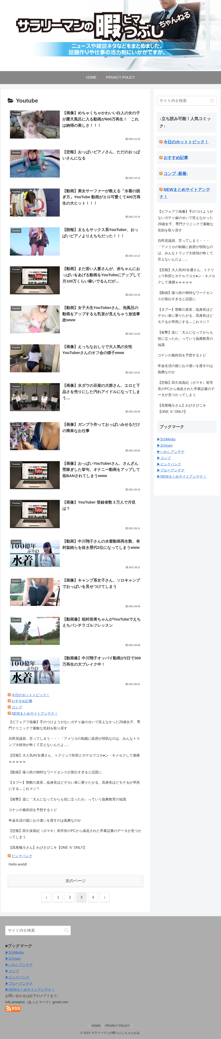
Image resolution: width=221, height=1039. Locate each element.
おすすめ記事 (22, 701)
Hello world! (18, 864)
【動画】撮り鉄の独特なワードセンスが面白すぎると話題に (55, 772)
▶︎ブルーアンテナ (171, 470)
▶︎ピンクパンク (169, 464)
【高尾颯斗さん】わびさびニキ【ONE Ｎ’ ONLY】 (48, 847)
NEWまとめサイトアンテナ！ (35, 713)
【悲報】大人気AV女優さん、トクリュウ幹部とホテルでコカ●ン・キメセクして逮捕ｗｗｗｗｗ (74, 758)
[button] (212, 100)
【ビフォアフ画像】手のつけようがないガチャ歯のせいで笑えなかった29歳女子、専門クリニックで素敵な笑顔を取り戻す (74, 725)
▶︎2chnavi (164, 445)
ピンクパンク (22, 856)
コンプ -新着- (176, 173)
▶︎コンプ (164, 458)
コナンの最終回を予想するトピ (33, 810)
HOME (96, 1025)
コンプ (17, 707)
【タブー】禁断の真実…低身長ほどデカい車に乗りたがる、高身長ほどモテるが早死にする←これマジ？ (74, 786)
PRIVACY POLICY (117, 1025)
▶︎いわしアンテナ (171, 452)
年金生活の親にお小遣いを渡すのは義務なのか (45, 820)
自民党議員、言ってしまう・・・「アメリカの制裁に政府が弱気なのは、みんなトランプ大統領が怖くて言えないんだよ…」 (74, 742)
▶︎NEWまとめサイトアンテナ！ (182, 476)
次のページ (75, 880)
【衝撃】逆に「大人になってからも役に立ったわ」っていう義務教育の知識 (67, 799)
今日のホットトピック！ (31, 695)
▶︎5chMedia (166, 439)
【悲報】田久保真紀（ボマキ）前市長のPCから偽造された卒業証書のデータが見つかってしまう (75, 834)
